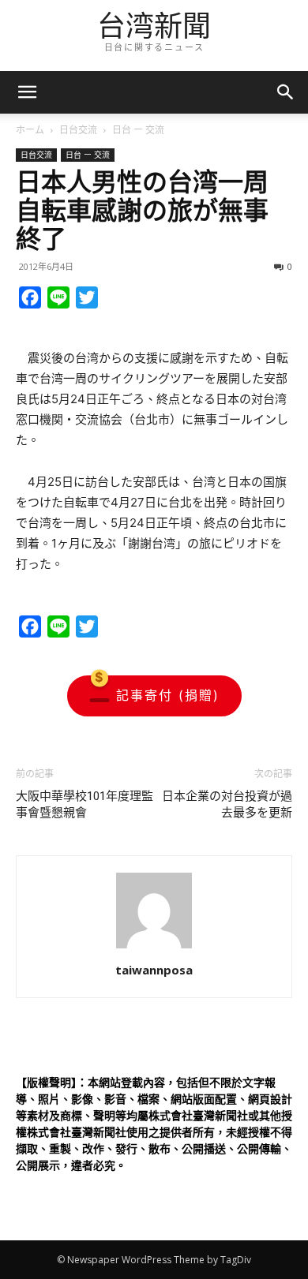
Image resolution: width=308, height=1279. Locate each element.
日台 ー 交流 (138, 130)
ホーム (30, 130)
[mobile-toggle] (27, 92)
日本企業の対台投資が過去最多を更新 (227, 804)
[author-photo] (154, 948)
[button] (286, 92)
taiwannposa (154, 970)
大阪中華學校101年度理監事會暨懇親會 (84, 804)
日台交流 (78, 130)
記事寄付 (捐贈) (168, 695)
